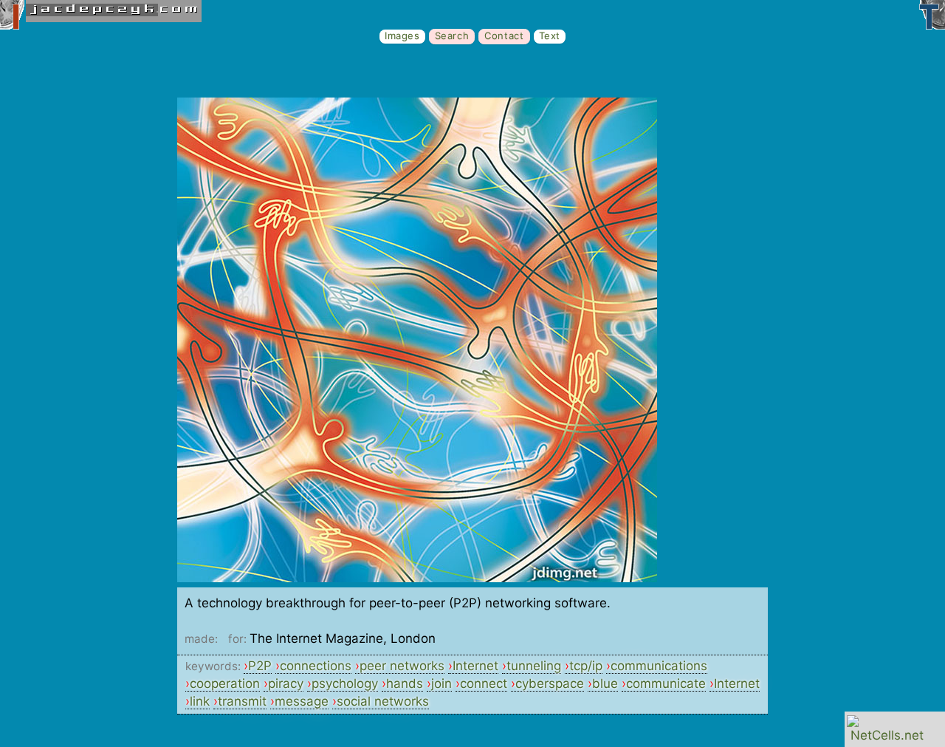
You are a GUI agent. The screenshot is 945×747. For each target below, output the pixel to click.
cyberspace (549, 683)
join (441, 683)
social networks (383, 701)
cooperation (225, 683)
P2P (260, 665)
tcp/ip (585, 665)
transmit (242, 701)
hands (404, 683)
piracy (285, 683)
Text (549, 35)
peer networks (402, 665)
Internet (475, 665)
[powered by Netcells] (887, 735)
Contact (503, 35)
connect (483, 683)
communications (659, 665)
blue (605, 683)
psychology (345, 683)
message (302, 701)
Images (402, 35)
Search (452, 35)
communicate (666, 683)
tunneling (533, 665)
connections (315, 665)
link (200, 701)
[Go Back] (417, 577)
